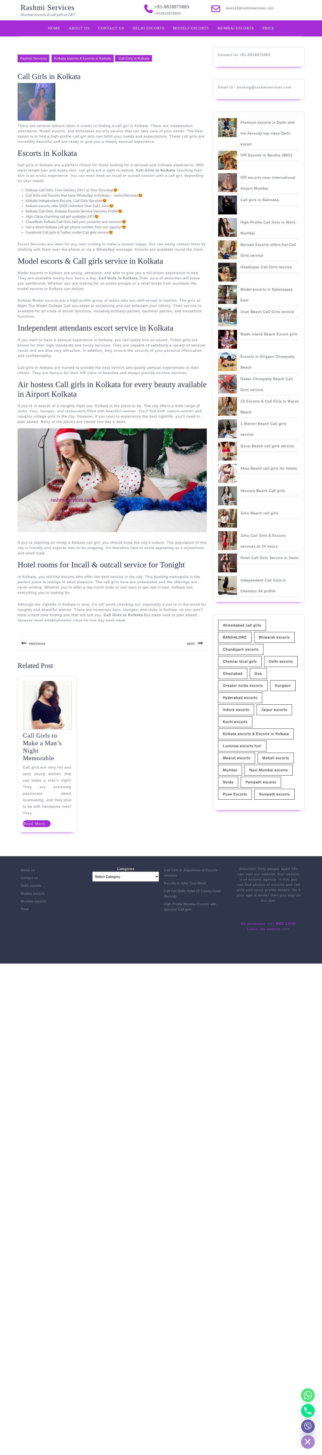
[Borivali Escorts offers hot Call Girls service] (227, 249)
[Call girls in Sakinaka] (227, 205)
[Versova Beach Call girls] (227, 495)
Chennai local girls (240, 661)
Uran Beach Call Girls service (267, 312)
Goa (258, 673)
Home (54, 28)
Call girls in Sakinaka (259, 200)
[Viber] (308, 1426)
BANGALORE (235, 637)
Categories (125, 869)
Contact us (111, 28)
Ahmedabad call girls (242, 625)
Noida (228, 782)
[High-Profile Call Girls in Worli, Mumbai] (227, 227)
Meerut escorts (236, 758)
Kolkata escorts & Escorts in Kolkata (82, 58)
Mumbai (230, 770)
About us (79, 28)
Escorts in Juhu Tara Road (185, 883)
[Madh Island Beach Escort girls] (227, 339)
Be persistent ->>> (258, 924)
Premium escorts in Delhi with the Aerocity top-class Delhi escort (267, 133)
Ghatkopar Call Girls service (266, 267)
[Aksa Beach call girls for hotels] (227, 473)
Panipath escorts (261, 782)
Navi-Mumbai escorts (268, 770)
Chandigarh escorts (241, 649)
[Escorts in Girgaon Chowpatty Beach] (227, 361)
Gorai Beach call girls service (267, 446)
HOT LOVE (286, 924)
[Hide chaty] (308, 1442)
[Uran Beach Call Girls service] (227, 316)
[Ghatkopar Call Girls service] (227, 272)
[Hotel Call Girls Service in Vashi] (227, 563)
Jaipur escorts (274, 710)
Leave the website (263, 929)
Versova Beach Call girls (262, 491)
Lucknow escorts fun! (242, 746)
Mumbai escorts (235, 28)
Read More (37, 824)
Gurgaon (283, 686)
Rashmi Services (48, 7)
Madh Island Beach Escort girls (268, 334)
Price (268, 28)
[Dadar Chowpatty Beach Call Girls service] (227, 384)
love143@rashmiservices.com (250, 8)
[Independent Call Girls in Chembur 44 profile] (227, 585)
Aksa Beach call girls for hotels (268, 468)
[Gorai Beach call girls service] (227, 451)
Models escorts (191, 28)
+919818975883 (167, 13)
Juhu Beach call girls (259, 513)
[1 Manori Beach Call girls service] (227, 428)
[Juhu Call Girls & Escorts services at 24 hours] (227, 540)
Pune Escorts (235, 794)
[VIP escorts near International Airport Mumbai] (227, 182)
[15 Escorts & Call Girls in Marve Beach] (227, 406)
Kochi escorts (235, 722)
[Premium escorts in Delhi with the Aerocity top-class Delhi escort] (227, 127)
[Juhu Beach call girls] (227, 518)
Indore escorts (236, 710)
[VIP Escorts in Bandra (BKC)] (227, 160)
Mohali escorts (275, 758)
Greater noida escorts (243, 686)
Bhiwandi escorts (274, 637)
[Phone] (308, 1411)
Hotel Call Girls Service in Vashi (269, 558)
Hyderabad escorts (240, 698)
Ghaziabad (233, 673)
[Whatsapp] (308, 1395)
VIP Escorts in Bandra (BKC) (266, 155)
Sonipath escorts (274, 794)
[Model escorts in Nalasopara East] (227, 294)
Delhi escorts (148, 28)
